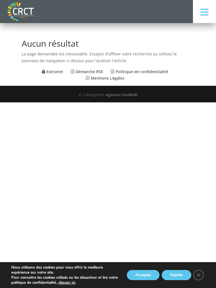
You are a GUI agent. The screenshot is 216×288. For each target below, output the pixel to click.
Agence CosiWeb (121, 94)
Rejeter (176, 275)
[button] (204, 11)
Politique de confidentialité (141, 71)
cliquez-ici (66, 282)
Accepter (143, 275)
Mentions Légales (106, 78)
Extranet (54, 71)
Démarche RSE (89, 71)
